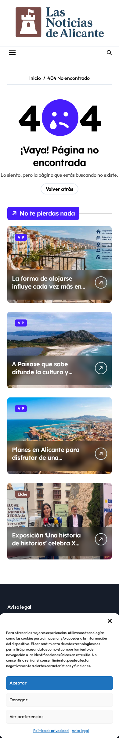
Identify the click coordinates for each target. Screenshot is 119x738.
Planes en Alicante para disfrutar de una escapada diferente (45, 457)
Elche (22, 494)
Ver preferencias (26, 716)
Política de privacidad (51, 730)
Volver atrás (59, 189)
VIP (21, 237)
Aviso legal (80, 730)
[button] (110, 621)
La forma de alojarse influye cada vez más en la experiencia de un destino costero (46, 290)
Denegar (18, 700)
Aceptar (18, 683)
